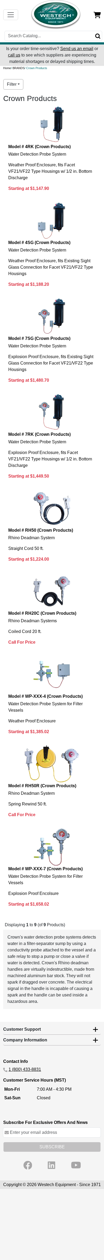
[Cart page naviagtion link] (97, 14)
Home (7, 68)
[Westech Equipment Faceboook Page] (27, 1165)
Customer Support (22, 1029)
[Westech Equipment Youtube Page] (76, 1165)
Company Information (25, 1040)
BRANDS (19, 68)
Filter (12, 84)
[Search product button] (98, 36)
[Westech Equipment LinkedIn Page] (51, 1165)
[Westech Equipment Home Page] (56, 14)
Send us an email (76, 48)
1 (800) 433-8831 (25, 1069)
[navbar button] (10, 14)
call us (14, 55)
